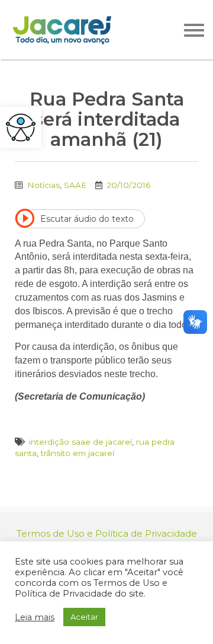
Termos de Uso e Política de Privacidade (107, 533)
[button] (20, 127)
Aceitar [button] (84, 616)
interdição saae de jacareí (80, 442)
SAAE (75, 185)
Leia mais (34, 617)
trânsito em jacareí (77, 453)
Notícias (43, 185)
